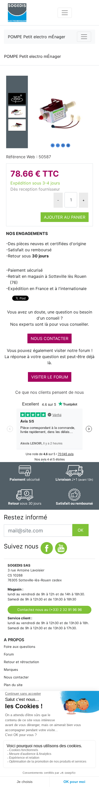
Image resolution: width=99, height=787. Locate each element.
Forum (9, 654)
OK (80, 530)
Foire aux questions (19, 647)
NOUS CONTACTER (49, 338)
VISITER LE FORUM (49, 376)
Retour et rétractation (21, 662)
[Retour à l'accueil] (17, 12)
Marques (11, 669)
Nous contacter (16, 677)
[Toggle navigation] (65, 13)
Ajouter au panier (64, 217)
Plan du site (13, 685)
